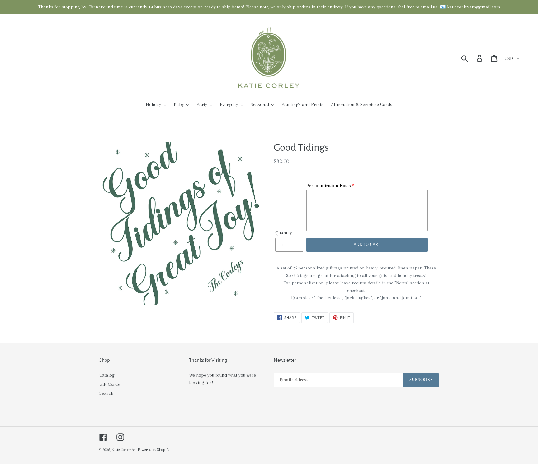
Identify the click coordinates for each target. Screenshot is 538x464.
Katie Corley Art (124, 450)
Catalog (107, 375)
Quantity (283, 233)
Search (106, 393)
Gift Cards (109, 384)
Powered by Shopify (153, 450)
